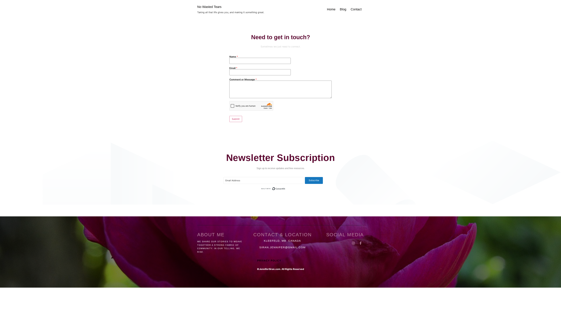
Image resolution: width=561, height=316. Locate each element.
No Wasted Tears (209, 7)
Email (233, 68)
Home (331, 9)
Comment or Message (243, 79)
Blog (343, 9)
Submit (236, 118)
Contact (356, 9)
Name (233, 56)
